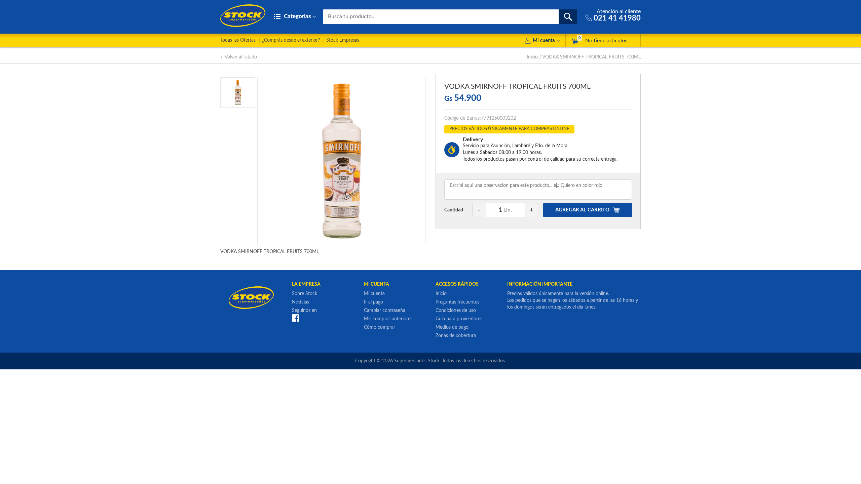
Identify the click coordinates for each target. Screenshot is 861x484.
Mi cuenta (544, 40)
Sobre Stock (304, 293)
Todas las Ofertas (238, 40)
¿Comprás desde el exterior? (291, 40)
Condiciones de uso (456, 310)
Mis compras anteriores (388, 319)
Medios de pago (452, 327)
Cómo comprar (379, 327)
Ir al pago (373, 302)
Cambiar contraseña (384, 310)
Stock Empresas (342, 40)
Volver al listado (241, 57)
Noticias (300, 302)
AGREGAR (582, 209)
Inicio (532, 57)
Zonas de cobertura (456, 335)
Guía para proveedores (459, 319)
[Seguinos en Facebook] (295, 317)
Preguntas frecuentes (457, 302)
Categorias (297, 16)
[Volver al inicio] (242, 15)
